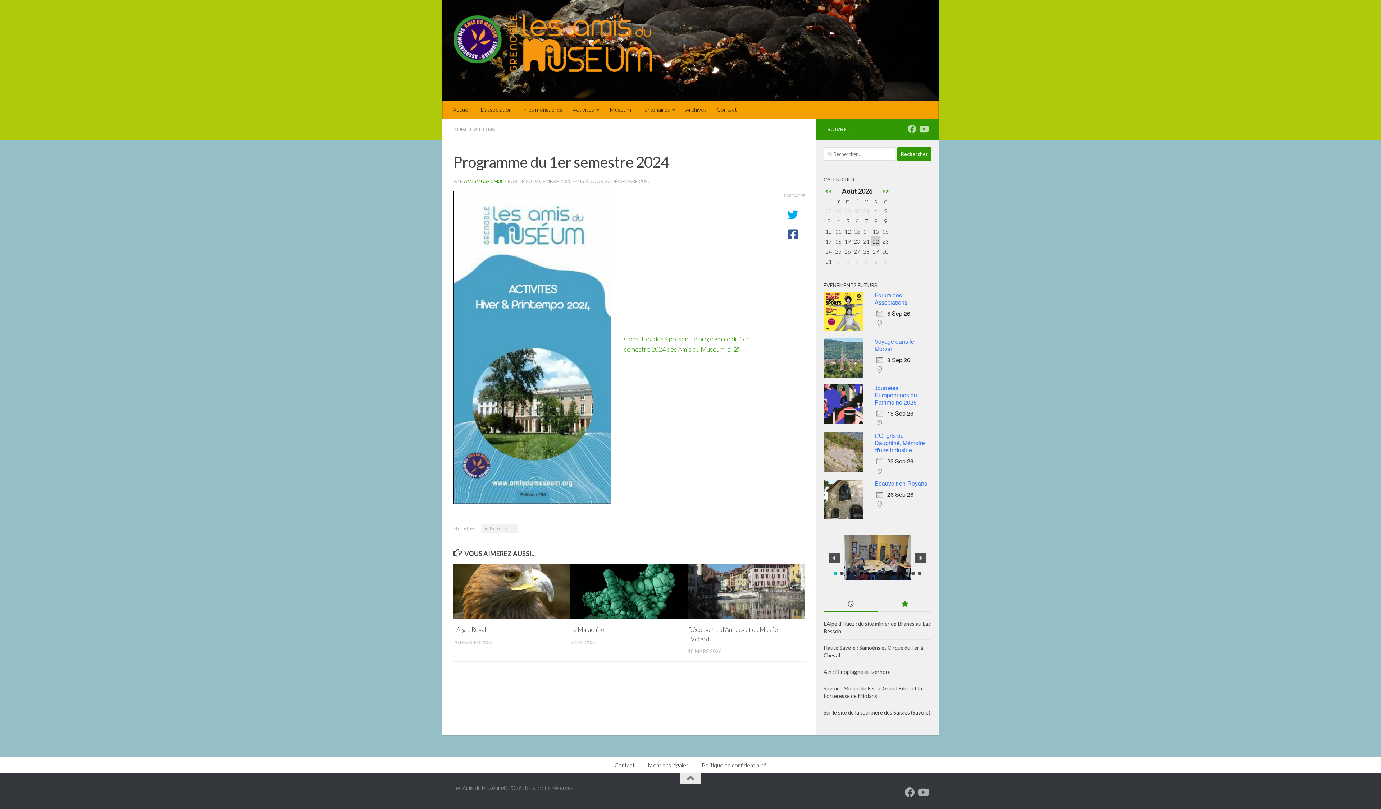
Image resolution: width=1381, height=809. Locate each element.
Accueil (461, 109)
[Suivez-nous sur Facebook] (912, 129)
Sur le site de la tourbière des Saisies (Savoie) (877, 712)
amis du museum (500, 528)
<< (828, 191)
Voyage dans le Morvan (894, 345)
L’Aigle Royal (469, 629)
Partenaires (655, 109)
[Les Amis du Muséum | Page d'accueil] (552, 43)
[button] (834, 558)
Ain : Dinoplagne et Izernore (857, 672)
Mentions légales (668, 765)
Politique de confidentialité (734, 765)
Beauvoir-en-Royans (901, 483)
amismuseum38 (484, 181)
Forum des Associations (891, 298)
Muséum (620, 109)
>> (885, 191)
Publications (474, 129)
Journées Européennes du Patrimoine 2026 (896, 395)
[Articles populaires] (904, 604)
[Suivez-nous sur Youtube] (923, 129)
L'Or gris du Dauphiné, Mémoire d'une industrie (900, 442)
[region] (877, 557)
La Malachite (587, 629)
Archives (696, 109)
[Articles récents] (851, 604)
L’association (496, 109)
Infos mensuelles (542, 109)
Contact (727, 109)
